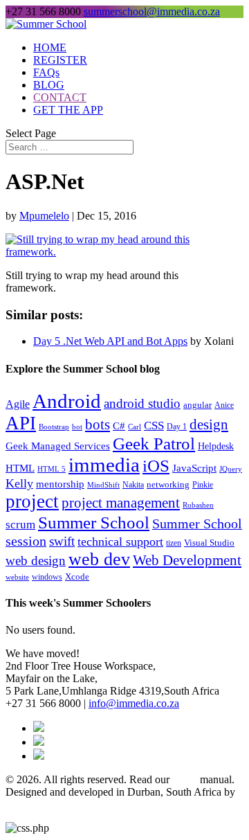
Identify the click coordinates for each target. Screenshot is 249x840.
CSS (154, 425)
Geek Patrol (154, 443)
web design (36, 560)
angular (197, 405)
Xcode (77, 576)
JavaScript (194, 468)
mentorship (60, 484)
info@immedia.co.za (134, 703)
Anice (224, 405)
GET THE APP (68, 110)
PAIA (184, 779)
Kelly (19, 483)
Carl (134, 427)
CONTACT (59, 97)
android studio (142, 404)
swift (62, 541)
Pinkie (202, 485)
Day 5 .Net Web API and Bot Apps (110, 341)
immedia (104, 465)
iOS (155, 465)
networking (168, 485)
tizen (173, 543)
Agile (18, 404)
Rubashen (198, 505)
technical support (120, 541)
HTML (20, 468)
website (17, 577)
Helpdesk (216, 446)
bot (77, 427)
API (21, 423)
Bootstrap (54, 426)
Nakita (133, 485)
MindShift (103, 485)
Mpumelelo (44, 216)
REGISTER (60, 60)
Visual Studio (209, 542)
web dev (99, 559)
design (209, 424)
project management (121, 502)
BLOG (48, 85)
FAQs (46, 72)
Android (67, 401)
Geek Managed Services (58, 446)
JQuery (230, 469)
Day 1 (177, 426)
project (32, 501)
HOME (49, 47)
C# (119, 425)
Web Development (187, 560)
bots (97, 424)
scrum (20, 524)
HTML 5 (51, 469)
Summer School (93, 522)
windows (47, 577)
